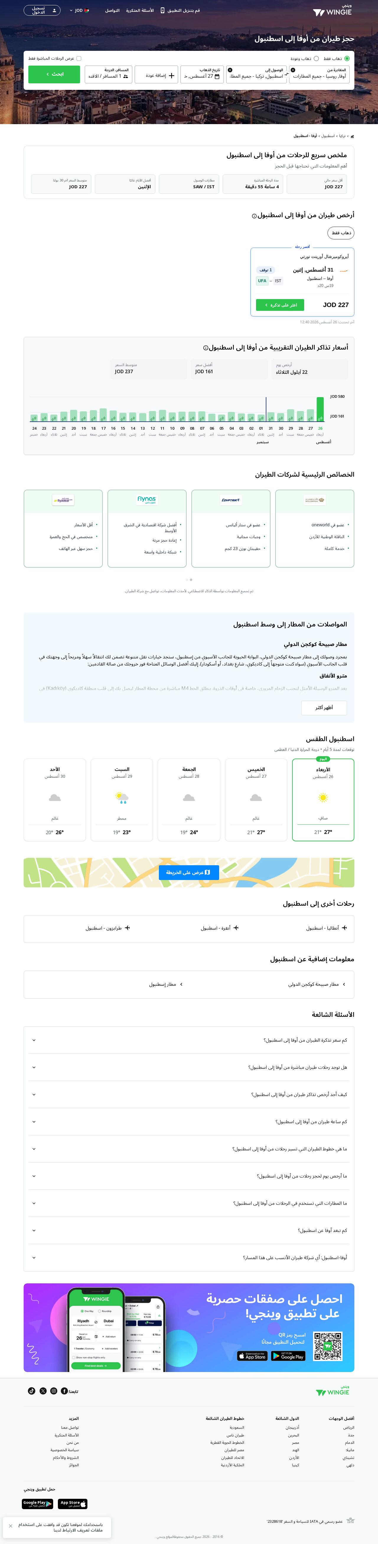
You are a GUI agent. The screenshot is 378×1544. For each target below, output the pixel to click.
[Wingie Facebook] (64, 1392)
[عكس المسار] (287, 75)
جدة (351, 1435)
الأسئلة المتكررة (67, 1435)
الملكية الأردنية (232, 1465)
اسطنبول (328, 136)
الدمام (349, 1443)
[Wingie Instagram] (53, 1392)
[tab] (341, 233)
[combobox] (319, 76)
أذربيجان (292, 1427)
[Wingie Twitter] (43, 1392)
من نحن (72, 1443)
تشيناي (348, 1458)
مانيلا (350, 1450)
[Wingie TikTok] (31, 1391)
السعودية (237, 1427)
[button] (320, 409)
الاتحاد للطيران (232, 1458)
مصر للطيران (234, 1450)
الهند (295, 1450)
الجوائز (74, 1465)
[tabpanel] (189, 284)
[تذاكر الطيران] (352, 136)
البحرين (293, 1435)
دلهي (350, 1465)
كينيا (295, 1465)
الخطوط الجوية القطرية (227, 1443)
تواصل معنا (70, 1427)
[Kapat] (11, 1527)
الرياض (348, 1427)
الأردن (294, 1458)
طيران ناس (235, 1435)
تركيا (342, 136)
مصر (295, 1443)
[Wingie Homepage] (333, 10)
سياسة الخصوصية (64, 1450)
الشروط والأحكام (66, 1458)
